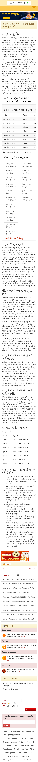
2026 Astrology (14, 731)
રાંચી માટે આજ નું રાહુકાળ (10, 232)
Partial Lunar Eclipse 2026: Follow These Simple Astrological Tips (20, 584)
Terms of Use (28, 752)
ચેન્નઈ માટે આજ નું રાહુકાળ (27, 185)
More (23, 637)
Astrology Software (18, 742)
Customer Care (25, 756)
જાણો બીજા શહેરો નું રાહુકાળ (15, 238)
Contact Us (16, 756)
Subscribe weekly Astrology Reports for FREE (18, 717)
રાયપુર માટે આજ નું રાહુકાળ (27, 178)
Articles (6, 575)
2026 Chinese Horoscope (23, 735)
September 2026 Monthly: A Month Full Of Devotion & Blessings (20, 579)
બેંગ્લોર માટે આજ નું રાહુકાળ (11, 205)
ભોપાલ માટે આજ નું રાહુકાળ (11, 185)
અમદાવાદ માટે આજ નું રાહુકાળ (11, 219)
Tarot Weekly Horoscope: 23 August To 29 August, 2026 (20, 610)
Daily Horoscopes (27, 745)
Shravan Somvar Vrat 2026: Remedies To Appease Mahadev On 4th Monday (20, 588)
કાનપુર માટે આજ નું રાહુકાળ (11, 178)
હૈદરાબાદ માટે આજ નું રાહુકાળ (11, 212)
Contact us (7, 745)
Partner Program (11, 738)
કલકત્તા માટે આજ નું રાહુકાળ (27, 199)
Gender (4, 703)
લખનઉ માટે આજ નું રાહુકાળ (11, 172)
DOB (4, 706)
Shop (5, 731)
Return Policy (16, 752)
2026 (17, 575)
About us (15, 745)
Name (4, 700)
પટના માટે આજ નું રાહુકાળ (11, 192)
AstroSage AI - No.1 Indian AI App (15, 749)
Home (10, 756)
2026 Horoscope (27, 731)
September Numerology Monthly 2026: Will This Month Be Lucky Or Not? (20, 615)
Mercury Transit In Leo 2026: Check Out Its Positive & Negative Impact (20, 619)
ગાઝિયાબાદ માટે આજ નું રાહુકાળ (11, 199)
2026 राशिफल (8, 735)
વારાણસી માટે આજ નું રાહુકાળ (27, 172)
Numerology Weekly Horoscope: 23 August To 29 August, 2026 (20, 601)
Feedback (30, 742)
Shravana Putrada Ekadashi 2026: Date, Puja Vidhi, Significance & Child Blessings (20, 597)
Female (18, 703)
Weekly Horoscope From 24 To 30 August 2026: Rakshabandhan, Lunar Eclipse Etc (20, 592)
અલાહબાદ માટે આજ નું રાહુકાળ (27, 165)
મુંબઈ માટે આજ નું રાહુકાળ (27, 192)
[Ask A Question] (19, 16)
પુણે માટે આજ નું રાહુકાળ (10, 226)
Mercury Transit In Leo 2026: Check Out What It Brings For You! (20, 606)
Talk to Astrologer (19, 3)
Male (11, 703)
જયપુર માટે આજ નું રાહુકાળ (11, 165)
